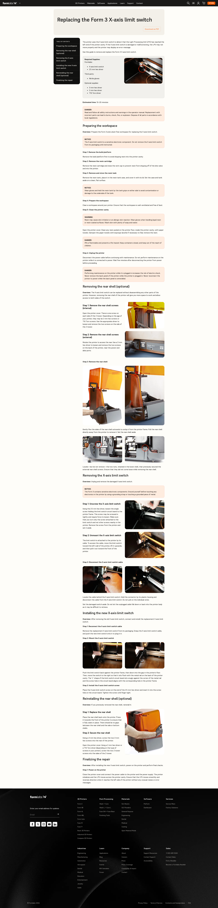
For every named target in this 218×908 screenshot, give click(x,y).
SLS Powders (126, 808)
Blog (101, 857)
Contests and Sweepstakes (175, 903)
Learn (122, 3)
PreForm (147, 804)
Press (123, 861)
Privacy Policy (142, 903)
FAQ (189, 903)
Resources (103, 861)
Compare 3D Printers (84, 838)
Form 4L (80, 811)
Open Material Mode (129, 831)
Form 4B (80, 808)
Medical (124, 823)
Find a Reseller (171, 861)
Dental (124, 819)
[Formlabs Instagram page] (43, 824)
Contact (139, 3)
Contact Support (149, 857)
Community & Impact (129, 868)
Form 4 (79, 804)
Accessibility (148, 861)
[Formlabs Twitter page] (38, 824)
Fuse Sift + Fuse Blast (107, 811)
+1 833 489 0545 (172, 853)
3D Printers (79, 3)
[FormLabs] (10, 3)
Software (101, 3)
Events (101, 865)
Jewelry (80, 884)
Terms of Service (156, 903)
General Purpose (127, 811)
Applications (112, 3)
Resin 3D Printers (83, 831)
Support (130, 3)
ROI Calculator (104, 868)
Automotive (81, 861)
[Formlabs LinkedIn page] (55, 824)
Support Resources (150, 853)
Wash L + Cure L (105, 808)
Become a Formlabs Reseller (176, 865)
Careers (124, 857)
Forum (101, 872)
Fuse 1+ (80, 827)
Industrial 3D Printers (84, 834)
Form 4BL (80, 815)
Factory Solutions (172, 808)
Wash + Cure (104, 804)
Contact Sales (171, 857)
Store (211, 3)
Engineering (126, 815)
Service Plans (170, 804)
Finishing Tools (104, 815)
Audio (79, 888)
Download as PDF (152, 29)
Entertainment (82, 880)
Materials (91, 3)
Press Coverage (127, 865)
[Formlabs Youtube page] (49, 824)
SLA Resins (125, 804)
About (124, 853)
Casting (124, 827)
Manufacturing (82, 857)
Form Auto (81, 819)
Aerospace (81, 865)
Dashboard (147, 808)
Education (80, 876)
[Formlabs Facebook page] (32, 824)
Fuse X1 (80, 823)
